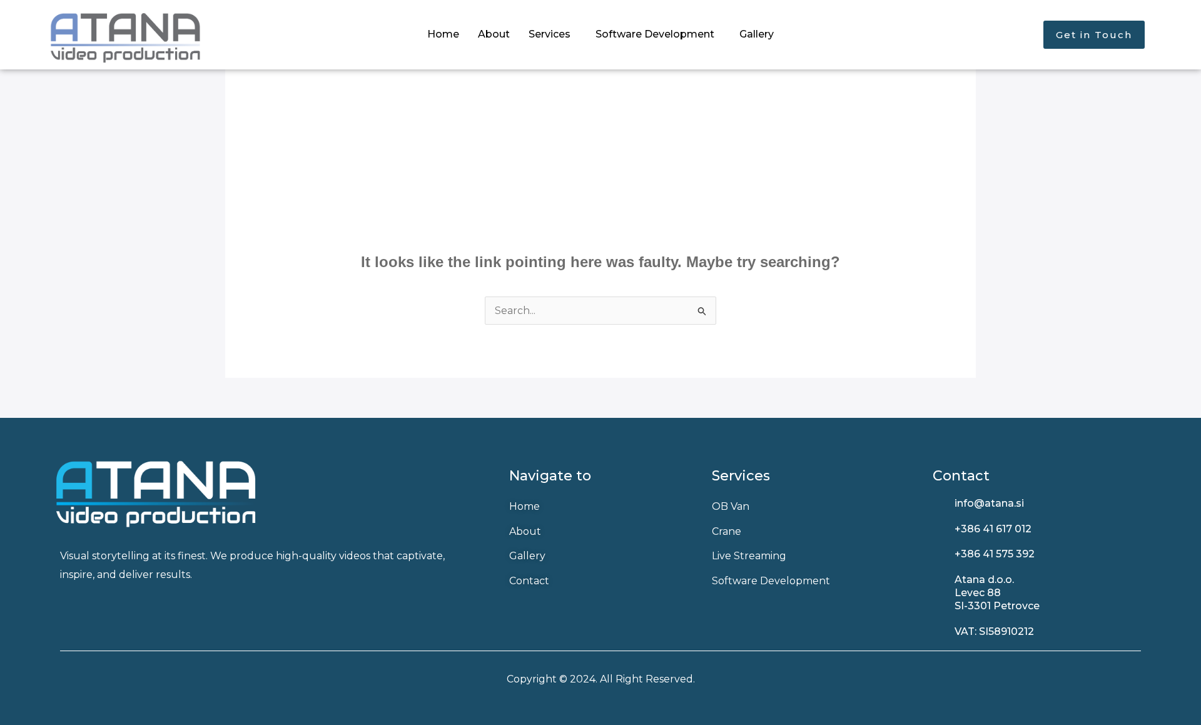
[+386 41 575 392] (939, 555)
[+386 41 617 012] (939, 529)
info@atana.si (989, 503)
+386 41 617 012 (993, 529)
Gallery (756, 34)
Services (549, 34)
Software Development (654, 34)
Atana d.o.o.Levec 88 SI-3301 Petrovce (997, 593)
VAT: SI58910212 (994, 631)
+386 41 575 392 (995, 554)
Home (443, 34)
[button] (552, 34)
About (494, 34)
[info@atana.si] (939, 503)
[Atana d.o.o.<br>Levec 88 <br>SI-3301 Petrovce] (939, 580)
